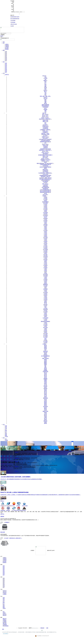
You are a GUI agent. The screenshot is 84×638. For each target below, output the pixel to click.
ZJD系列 (45, 315)
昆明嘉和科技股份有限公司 (45, 141)
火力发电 (45, 78)
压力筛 (45, 384)
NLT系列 (45, 340)
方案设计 (4, 619)
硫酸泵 (45, 363)
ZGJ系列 (45, 205)
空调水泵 (45, 354)
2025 (6, 52)
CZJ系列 (45, 297)
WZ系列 (45, 210)
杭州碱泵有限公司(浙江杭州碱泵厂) (45, 154)
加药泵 (45, 405)
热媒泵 (45, 359)
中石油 (13, 505)
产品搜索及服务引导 (4, 38)
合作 (4, 437)
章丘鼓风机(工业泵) (45, 134)
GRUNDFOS (45, 215)
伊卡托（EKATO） (45, 152)
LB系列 (45, 322)
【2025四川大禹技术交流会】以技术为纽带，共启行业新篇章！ (15, 476)
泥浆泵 (45, 396)
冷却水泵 (45, 352)
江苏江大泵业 (45, 174)
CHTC (45, 339)
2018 (6, 59)
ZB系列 (45, 283)
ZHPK (45, 272)
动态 (4, 61)
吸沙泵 (45, 414)
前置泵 (45, 357)
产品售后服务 (12, 22)
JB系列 (45, 226)
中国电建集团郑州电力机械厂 (45, 175)
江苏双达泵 (45, 185)
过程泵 (45, 410)
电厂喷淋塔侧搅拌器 (45, 355)
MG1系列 (45, 254)
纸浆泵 (45, 383)
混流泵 (45, 390)
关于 (4, 43)
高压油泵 (45, 386)
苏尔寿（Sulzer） (45, 116)
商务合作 (4, 615)
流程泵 (45, 394)
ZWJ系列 (45, 207)
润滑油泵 (45, 388)
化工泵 (45, 395)
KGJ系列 (45, 204)
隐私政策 (42, 627)
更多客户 (2, 501)
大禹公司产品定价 (13, 24)
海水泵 (45, 377)
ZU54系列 (45, 325)
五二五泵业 (14, 510)
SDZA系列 (45, 333)
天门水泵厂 (45, 135)
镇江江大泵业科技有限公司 (45, 191)
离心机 (45, 372)
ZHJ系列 (45, 206)
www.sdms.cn (5, 633)
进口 (45, 122)
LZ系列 (45, 229)
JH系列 (45, 261)
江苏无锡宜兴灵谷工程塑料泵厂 (45, 139)
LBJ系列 (45, 293)
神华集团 (24, 510)
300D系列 (45, 224)
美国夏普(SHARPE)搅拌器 (45, 148)
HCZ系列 (45, 225)
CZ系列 (45, 277)
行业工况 (44, 75)
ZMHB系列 (45, 309)
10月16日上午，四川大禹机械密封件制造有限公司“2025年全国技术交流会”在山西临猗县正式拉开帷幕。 (21, 479)
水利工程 (45, 98)
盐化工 (45, 108)
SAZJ (45, 338)
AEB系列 (45, 241)
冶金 (45, 79)
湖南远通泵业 (45, 153)
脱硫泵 (45, 347)
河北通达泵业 (45, 165)
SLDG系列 (45, 237)
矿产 (45, 82)
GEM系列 (45, 248)
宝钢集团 (8, 510)
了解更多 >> (16, 471)
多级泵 (45, 412)
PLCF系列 (45, 337)
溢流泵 (45, 348)
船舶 (45, 86)
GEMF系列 (45, 256)
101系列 (45, 320)
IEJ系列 (45, 253)
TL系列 (45, 271)
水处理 (45, 87)
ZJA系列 (45, 273)
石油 (6, 425)
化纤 (45, 92)
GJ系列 (45, 268)
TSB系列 (45, 197)
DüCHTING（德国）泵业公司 (45, 177)
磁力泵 (45, 375)
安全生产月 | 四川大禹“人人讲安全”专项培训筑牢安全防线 (14, 492)
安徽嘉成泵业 (45, 186)
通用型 (45, 168)
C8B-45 (2, 516)
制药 (45, 81)
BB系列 (45, 200)
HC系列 (45, 264)
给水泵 (45, 393)
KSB (45, 123)
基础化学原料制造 (45, 104)
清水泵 (45, 399)
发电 (6, 426)
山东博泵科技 (45, 128)
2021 (6, 56)
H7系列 (45, 326)
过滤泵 (45, 417)
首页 (4, 41)
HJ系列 (45, 313)
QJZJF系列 (45, 275)
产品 (4, 73)
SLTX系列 (45, 341)
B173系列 (45, 199)
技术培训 (4, 622)
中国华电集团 (9, 505)
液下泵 (45, 418)
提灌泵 (45, 381)
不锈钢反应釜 (45, 371)
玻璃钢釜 (45, 370)
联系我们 (7, 49)
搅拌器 (45, 302)
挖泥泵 (45, 360)
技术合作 (4, 614)
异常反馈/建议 (5, 625)
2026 (6, 51)
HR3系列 (45, 213)
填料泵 (45, 162)
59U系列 (45, 310)
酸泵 (45, 365)
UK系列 (45, 235)
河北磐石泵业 (45, 170)
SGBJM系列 (45, 212)
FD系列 (45, 296)
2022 (6, 55)
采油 (45, 76)
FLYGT (45, 217)
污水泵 (45, 413)
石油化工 (45, 90)
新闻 (4, 50)
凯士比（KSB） (45, 115)
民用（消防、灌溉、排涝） (45, 96)
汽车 (45, 111)
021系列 (45, 219)
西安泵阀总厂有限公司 (45, 176)
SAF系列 (45, 342)
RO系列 (45, 314)
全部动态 (2, 485)
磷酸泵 (45, 361)
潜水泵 (45, 376)
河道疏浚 (45, 109)
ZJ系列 (45, 223)
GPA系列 (45, 198)
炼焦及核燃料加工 (45, 105)
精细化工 (45, 80)
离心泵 (45, 392)
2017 (6, 60)
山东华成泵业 (45, 127)
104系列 (45, 242)
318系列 (45, 244)
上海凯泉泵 (45, 147)
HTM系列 (45, 252)
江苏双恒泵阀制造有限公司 (45, 164)
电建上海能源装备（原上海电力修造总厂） (45, 163)
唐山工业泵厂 (45, 157)
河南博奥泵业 (45, 188)
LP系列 (45, 270)
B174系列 (45, 247)
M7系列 (45, 231)
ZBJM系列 (45, 218)
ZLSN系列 (45, 311)
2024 (6, 53)
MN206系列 (45, 274)
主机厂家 (44, 113)
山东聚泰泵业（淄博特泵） (45, 129)
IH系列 (45, 281)
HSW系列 (45, 259)
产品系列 (44, 195)
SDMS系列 (45, 288)
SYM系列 (45, 279)
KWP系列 (45, 220)
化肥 (45, 93)
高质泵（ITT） (45, 130)
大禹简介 (7, 44)
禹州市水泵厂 (45, 169)
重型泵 (45, 408)
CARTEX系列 (45, 317)
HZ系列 (45, 211)
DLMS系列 (45, 292)
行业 (4, 424)
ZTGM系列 (45, 335)
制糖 (45, 110)
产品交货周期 (12, 20)
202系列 (45, 290)
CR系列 (45, 286)
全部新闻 (2, 469)
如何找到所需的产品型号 (14, 16)
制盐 (45, 94)
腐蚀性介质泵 (45, 411)
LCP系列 (45, 319)
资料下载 (4, 623)
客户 (6, 438)
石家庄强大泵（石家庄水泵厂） (45, 119)
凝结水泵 (45, 420)
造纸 (45, 85)
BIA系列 (45, 331)
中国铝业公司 (3, 505)
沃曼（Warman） (45, 114)
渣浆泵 (45, 346)
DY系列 (45, 262)
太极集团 (18, 505)
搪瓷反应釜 (45, 398)
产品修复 (4, 621)
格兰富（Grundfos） (45, 117)
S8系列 (45, 316)
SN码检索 (5, 624)
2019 (6, 58)
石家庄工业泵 (45, 120)
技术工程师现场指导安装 (14, 18)
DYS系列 (45, 308)
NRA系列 (45, 255)
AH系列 (45, 266)
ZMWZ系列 (45, 203)
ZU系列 (45, 232)
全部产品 (7, 74)
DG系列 (45, 305)
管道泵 (45, 416)
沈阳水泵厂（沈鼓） (45, 133)
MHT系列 (45, 304)
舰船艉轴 (45, 378)
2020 (6, 57)
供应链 (6, 440)
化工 (6, 429)
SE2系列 (45, 238)
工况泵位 (44, 343)
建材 (45, 99)
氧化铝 (45, 103)
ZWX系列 (45, 285)
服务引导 (4, 618)
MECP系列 (45, 327)
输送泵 (45, 407)
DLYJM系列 (45, 249)
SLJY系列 (45, 334)
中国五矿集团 (19, 510)
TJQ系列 (45, 280)
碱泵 (45, 366)
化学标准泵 (45, 406)
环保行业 (45, 97)
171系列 (45, 258)
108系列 (45, 332)
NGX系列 (45, 230)
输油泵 (45, 401)
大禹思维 (7, 46)
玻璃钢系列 (45, 284)
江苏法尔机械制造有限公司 (45, 189)
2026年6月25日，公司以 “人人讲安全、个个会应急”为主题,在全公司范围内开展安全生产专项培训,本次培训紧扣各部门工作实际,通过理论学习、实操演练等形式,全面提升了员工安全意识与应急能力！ (40, 494)
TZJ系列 (45, 260)
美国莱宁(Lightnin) (45, 136)
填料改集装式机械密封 (45, 321)
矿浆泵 (45, 400)
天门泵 (45, 303)
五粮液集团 (3, 510)
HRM (45, 287)
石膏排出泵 (45, 351)
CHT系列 (45, 216)
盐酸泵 (45, 364)
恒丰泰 (45, 193)
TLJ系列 (45, 233)
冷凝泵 (45, 422)
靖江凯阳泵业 (45, 181)
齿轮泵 (45, 387)
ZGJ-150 (2, 532)
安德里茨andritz (45, 126)
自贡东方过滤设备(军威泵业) (45, 166)
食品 (45, 84)
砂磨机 (45, 380)
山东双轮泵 (45, 146)
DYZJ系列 (45, 209)
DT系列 (45, 221)
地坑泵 (45, 389)
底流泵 (45, 353)
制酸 (45, 102)
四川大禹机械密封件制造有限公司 (9, 627)
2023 (6, 54)
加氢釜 (45, 369)
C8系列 (45, 328)
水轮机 (45, 382)
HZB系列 (45, 294)
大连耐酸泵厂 (45, 132)
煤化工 (45, 91)
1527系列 (45, 323)
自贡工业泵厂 (45, 124)
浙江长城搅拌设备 (45, 187)
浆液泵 (45, 419)
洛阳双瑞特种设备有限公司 (45, 192)
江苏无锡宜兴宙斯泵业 (45, 140)
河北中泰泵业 (45, 171)
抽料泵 (45, 404)
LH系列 (45, 227)
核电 (45, 88)
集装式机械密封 (45, 201)
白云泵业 (45, 182)
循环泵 (45, 345)
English (1, 35)
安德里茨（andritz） (45, 160)
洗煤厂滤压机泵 (45, 358)
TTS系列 (45, 298)
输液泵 (45, 402)
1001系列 (45, 243)
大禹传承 (7, 45)
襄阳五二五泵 (45, 121)
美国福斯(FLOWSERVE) (45, 159)
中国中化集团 (24, 505)
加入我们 (7, 47)
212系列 (45, 291)
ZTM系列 (45, 267)
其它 (45, 142)
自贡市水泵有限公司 (45, 180)
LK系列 (45, 278)
